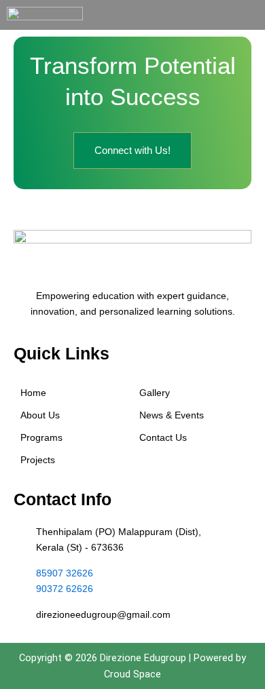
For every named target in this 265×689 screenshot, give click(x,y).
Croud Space (132, 674)
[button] (253, 14)
